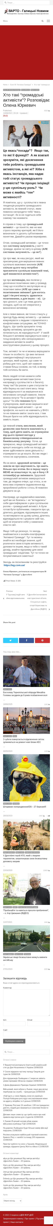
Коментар (7, 988)
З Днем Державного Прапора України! (19, 1085)
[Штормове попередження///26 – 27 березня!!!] (26, 756)
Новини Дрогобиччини (32, 852)
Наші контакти (16, 1222)
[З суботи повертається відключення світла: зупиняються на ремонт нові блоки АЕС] (26, 709)
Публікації (16, 803)
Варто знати (35, 90)
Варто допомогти (9, 852)
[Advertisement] (26, 52)
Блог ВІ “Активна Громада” (12, 90)
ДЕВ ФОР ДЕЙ (26, 1215)
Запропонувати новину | (13, 1218)
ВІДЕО (15, 907)
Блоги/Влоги (25, 90)
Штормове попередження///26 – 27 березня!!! (24, 807)
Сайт (5, 1030)
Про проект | (30, 1218)
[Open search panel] (42, 21)
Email (29, 1020)
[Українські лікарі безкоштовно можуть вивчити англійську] (26, 927)
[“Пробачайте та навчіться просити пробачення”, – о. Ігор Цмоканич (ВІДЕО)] (26, 875)
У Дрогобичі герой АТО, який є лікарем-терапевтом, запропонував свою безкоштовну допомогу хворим (25, 858)
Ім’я (4, 1020)
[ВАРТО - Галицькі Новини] (26, 11)
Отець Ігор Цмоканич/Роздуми (28, 907)
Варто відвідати (8, 954)
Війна (14, 736)
